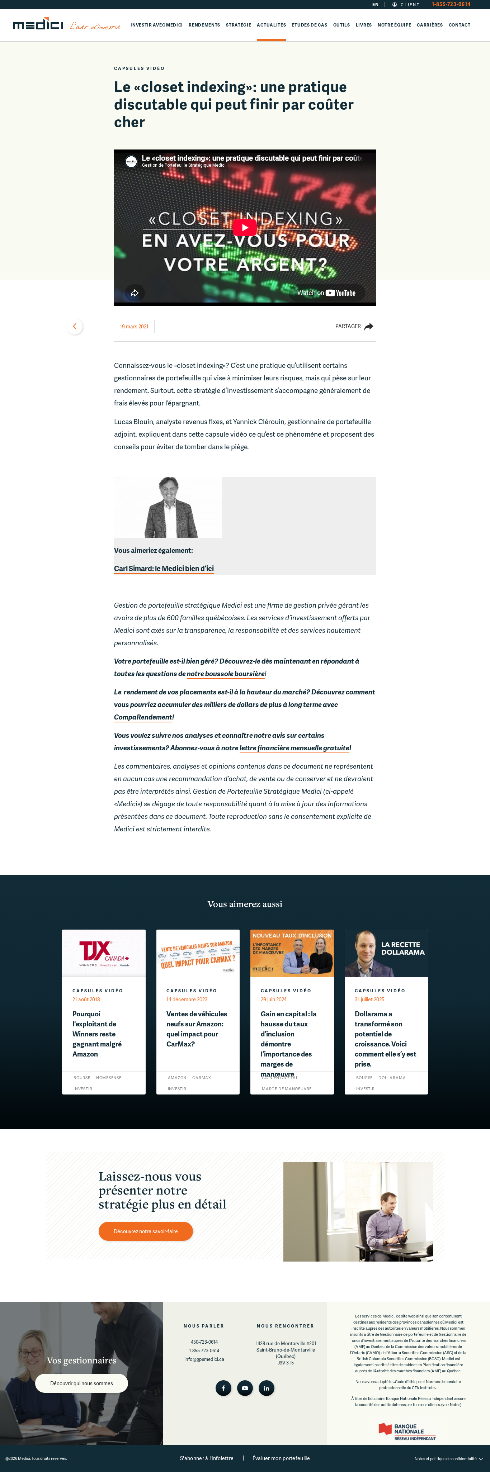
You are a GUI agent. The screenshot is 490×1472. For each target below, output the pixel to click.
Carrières (430, 25)
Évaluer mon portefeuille (281, 1458)
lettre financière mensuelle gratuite (294, 747)
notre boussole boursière (226, 673)
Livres (364, 25)
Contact (460, 25)
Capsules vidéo (139, 68)
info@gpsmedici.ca (204, 1359)
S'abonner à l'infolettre (207, 1458)
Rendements (204, 25)
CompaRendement (143, 717)
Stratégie (238, 25)
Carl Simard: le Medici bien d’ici (164, 568)
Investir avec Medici (157, 25)
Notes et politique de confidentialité (446, 1458)
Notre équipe (394, 25)
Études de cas (309, 25)
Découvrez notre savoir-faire (146, 1231)
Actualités (271, 25)
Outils (341, 25)
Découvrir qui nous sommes (81, 1383)
